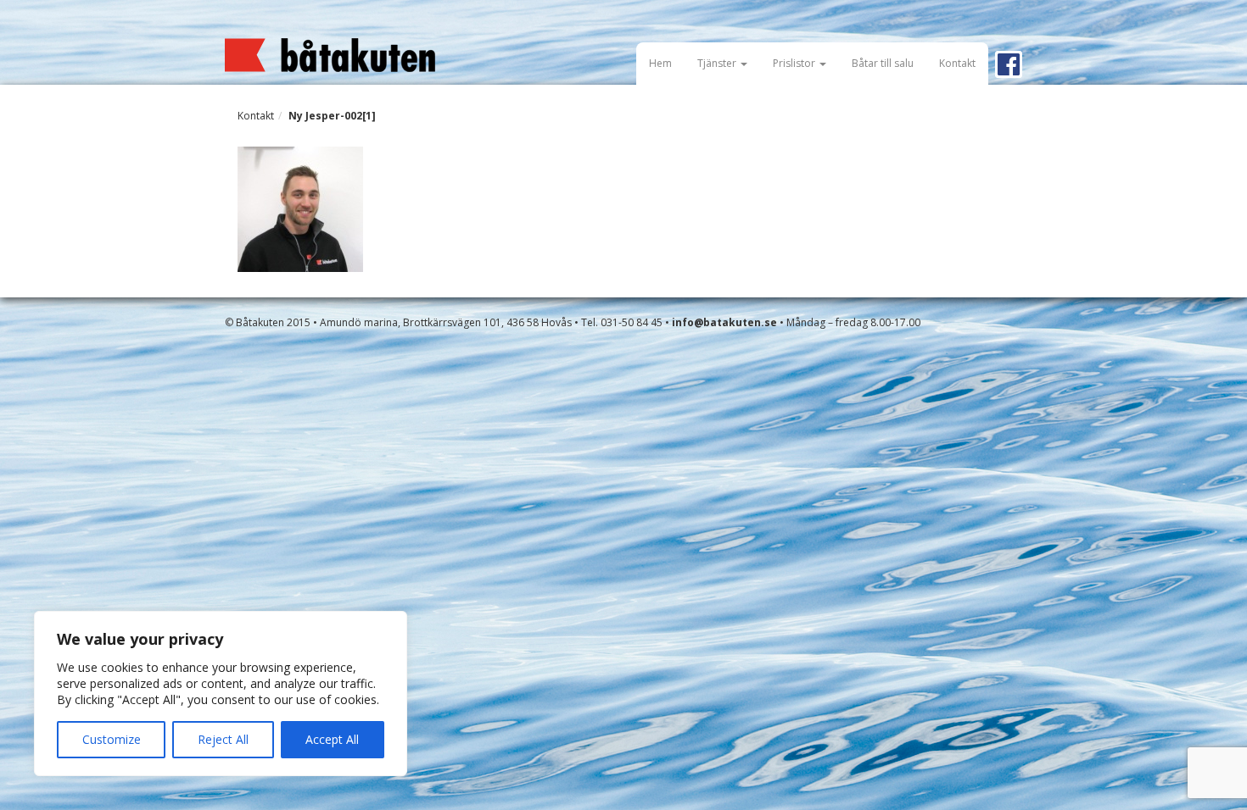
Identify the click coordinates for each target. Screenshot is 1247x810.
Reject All (223, 739)
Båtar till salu (883, 63)
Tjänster (718, 63)
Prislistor (795, 63)
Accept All (332, 739)
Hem (660, 63)
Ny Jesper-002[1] (332, 115)
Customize (111, 739)
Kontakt (957, 63)
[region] (220, 693)
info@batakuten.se (724, 322)
